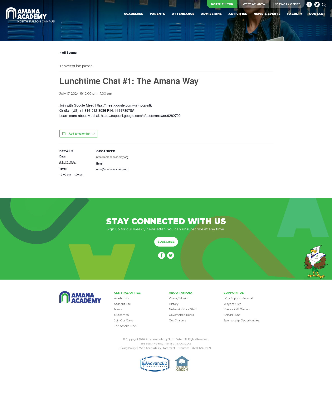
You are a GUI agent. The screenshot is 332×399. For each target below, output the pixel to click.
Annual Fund (232, 315)
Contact (184, 347)
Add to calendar (79, 133)
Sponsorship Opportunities (241, 320)
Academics (121, 298)
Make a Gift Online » (237, 309)
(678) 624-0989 (201, 347)
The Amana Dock (125, 326)
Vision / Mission (179, 298)
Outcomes (121, 315)
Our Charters (177, 320)
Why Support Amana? (238, 298)
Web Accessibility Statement (157, 347)
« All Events (68, 52)
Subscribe (166, 241)
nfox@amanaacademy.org (112, 157)
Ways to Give (232, 304)
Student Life (122, 304)
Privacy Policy (127, 347)
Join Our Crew (123, 320)
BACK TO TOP (166, 352)
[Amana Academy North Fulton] (30, 15)
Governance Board (181, 315)
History (173, 304)
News (118, 309)
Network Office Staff (183, 309)
